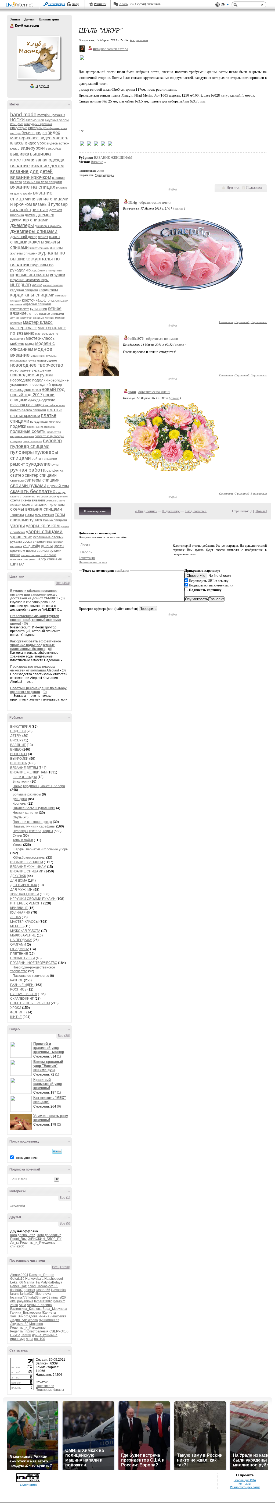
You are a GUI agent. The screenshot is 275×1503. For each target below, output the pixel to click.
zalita (14, 1305)
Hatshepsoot (53, 1279)
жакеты (36, 242)
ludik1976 (136, 339)
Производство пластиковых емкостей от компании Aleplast (34, 668)
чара (29, 1339)
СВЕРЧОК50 (58, 1331)
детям (30, 215)
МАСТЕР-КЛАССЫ (24, 922)
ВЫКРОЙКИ (19, 759)
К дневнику (171, 511)
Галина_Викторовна (25, 1312)
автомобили (35, 120)
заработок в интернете (46, 270)
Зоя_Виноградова (24, 1316)
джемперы (22, 225)
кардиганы (48, 290)
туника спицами (55, 520)
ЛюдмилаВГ (19, 1324)
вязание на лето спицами (42, 182)
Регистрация (56, 4)
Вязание (97, 162)
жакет (43, 237)
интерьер (20, 284)
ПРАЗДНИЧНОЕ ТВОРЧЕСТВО (33, 963)
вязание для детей (31, 171)
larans (14, 1294)
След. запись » (196, 511)
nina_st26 (58, 1297)
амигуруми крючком (38, 124)
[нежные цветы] (171, 470)
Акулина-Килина (39, 1305)
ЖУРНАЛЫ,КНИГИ (24, 894)
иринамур (17, 1339)
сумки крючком (58, 496)
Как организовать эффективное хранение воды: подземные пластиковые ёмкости (35, 645)
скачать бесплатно (33, 491)
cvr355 (53, 1286)
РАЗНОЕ (16, 980)
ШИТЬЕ (16, 1017)
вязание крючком (30, 177)
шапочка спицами (22, 559)
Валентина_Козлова (26, 1309)
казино (37, 285)
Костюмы (20, 803)
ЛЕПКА (15, 917)
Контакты (244, 1483)
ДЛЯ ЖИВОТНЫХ (23, 885)
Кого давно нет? (22, 1235)
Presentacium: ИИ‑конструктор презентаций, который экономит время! (35, 619)
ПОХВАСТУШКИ (22, 958)
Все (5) (65, 1223)
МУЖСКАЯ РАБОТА (25, 931)
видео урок (35, 143)
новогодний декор (46, 384)
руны (55, 464)
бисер (33, 128)
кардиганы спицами (32, 295)
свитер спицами (41, 475)
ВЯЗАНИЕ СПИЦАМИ (27, 871)
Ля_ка (14, 1242)
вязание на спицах (32, 187)
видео (41, 132)
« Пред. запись (146, 511)
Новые (261, 511)
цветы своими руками (43, 551)
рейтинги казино (44, 459)
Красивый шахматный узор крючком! (47, 1084)
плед (34, 421)
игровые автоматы (29, 274)
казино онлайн (53, 285)
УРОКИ (15, 1008)
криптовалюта (19, 308)
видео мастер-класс (35, 135)
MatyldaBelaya (51, 1282)
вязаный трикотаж (29, 209)
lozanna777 (19, 1297)
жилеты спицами (23, 253)
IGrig (132, 202)
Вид (225, 5)
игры (45, 280)
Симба (15, 1335)
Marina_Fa (32, 1282)
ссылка (179, 208)
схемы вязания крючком (43, 504)
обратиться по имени (155, 202)
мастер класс (38, 322)
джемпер (45, 215)
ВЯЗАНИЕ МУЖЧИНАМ (28, 867)
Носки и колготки (25, 813)
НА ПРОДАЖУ (21, 940)
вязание (20, 165)
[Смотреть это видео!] (21, 1050)
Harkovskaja (34, 1279)
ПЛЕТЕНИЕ (19, 954)
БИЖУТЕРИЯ (20, 726)
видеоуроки (32, 148)
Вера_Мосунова (54, 1309)
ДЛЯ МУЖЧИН (21, 890)
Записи (15, 19)
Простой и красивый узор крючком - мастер (48, 1048)
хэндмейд (17, 1205)
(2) (59, 1124)
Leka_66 (16, 1282)
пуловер (52, 440)
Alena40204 (19, 1275)
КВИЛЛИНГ (19, 908)
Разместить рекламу (245, 1487)
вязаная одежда (47, 159)
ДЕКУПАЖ (18, 876)
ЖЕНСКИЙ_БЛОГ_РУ (44, 1239)
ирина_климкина (44, 1335)
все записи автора (114, 49)
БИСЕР (15, 740)
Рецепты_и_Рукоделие (38, 1242)
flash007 (16, 1290)
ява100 (39, 1339)
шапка (15, 555)
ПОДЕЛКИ (18, 731)
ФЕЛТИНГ (18, 1012)
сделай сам (58, 485)
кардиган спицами (24, 290)
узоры (17, 525)
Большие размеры (27, 794)
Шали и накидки (25, 777)
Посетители (45, 1386)
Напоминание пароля (93, 562)
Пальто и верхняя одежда (32, 822)
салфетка (54, 470)
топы (29, 514)
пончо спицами (32, 441)
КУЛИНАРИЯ (20, 912)
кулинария (38, 309)
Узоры (17, 845)
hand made (23, 114)
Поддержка (217, 4)
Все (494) (63, 583)
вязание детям (47, 165)
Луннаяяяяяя (49, 1320)
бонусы (43, 128)
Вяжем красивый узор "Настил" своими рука (48, 1066)
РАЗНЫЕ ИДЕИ (22, 985)
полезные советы (28, 431)
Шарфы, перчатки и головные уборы (40, 849)
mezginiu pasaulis (51, 115)
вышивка (19, 154)
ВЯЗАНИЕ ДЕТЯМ (24, 768)
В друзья (42, 86)
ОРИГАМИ (18, 944)
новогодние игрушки (31, 374)
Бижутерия (21, 781)
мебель (17, 343)
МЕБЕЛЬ (17, 926)
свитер (17, 475)
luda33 (33, 1297)
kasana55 (43, 1290)
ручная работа (28, 470)
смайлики (122, 570)
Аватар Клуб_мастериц (38, 57)
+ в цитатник (139, 40)
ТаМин (26, 1335)
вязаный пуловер (50, 204)
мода (29, 343)
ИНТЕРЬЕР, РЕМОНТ (26, 903)
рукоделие (38, 464)
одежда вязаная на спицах (32, 402)
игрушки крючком (25, 280)
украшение (21, 537)
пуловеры (22, 452)
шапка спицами (31, 555)
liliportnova (43, 1294)
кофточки (16, 304)
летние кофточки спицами (27, 317)
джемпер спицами (29, 219)
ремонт (17, 464)
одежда (34, 400)
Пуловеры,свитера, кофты (33, 831)
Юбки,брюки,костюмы (29, 858)
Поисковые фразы (50, 1390)
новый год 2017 (26, 394)
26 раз (100, 170)
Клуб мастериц (12, 26)
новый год (53, 389)
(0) (63, 598)
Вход (75, 4)
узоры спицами (44, 531)
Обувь (17, 817)
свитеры (17, 480)
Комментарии (49, 19)
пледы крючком (50, 421)
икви (132, 392)
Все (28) (64, 1036)
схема (15, 500)
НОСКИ (17, 120)
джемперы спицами (33, 231)
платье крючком (25, 415)
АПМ (22, 1305)
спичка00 (17, 1246)
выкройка (53, 148)
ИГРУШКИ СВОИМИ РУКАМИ (33, 899)
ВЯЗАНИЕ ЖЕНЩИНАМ (28, 772)
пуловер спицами (29, 446)
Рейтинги (100, 4)
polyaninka (25, 1301)
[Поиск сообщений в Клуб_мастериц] (57, 1151)
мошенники (38, 355)
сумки (44, 496)
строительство (30, 496)
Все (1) (65, 1198)
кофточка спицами (54, 300)
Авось (123, 4)
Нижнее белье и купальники (34, 808)
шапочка (48, 555)
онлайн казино (55, 405)
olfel (13, 1301)
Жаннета (49, 1312)
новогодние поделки (29, 380)
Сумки (17, 835)
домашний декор (23, 237)
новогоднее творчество (36, 365)
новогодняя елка (25, 389)
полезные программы (41, 426)
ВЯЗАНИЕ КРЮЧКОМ (26, 862)
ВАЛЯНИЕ (18, 745)
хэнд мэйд (31, 546)
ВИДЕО (15, 749)
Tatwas (42, 1286)
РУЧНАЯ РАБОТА (23, 994)
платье (54, 409)
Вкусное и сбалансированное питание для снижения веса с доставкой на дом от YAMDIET (34, 594)
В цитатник (259, 322)
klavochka (58, 1290)
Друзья (29, 19)
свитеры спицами (42, 480)
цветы (47, 545)
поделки (18, 426)
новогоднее (47, 360)
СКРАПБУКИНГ (22, 998)
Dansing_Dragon (41, 1275)
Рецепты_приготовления (29, 1331)
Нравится (233, 187)
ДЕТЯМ (15, 736)
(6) (59, 1106)
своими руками (28, 485)
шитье (17, 564)
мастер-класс (23, 328)
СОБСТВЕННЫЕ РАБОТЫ (30, 1003)
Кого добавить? (49, 1235)
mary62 (44, 1297)
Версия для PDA (245, 1480)
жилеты (56, 248)
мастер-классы (41, 338)
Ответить (226, 322)
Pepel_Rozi (18, 1239)
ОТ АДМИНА (19, 949)
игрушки (57, 275)
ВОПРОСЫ (18, 754)
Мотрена (36, 1324)
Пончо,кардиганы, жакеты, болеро (39, 786)
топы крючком (44, 515)
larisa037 (27, 1294)
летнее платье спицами (45, 314)
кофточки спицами (37, 304)
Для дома (20, 799)
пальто (15, 410)
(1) (59, 1056)
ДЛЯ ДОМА (18, 880)
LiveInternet (20, 5)
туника (36, 520)
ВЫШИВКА (18, 763)
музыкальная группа (23, 360)
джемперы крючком (48, 226)
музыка (51, 355)
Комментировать (95, 511)
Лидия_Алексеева (24, 1320)
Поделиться (254, 187)
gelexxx (29, 1290)
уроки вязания (34, 541)
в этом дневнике (26, 1158)
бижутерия (18, 128)
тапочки (17, 514)
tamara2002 (43, 1301)
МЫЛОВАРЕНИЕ (23, 935)
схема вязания (33, 500)
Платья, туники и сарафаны (34, 826)
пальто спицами (33, 410)
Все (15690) (61, 1267)
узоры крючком (43, 525)
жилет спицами (39, 247)
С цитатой (241, 322)
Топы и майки (23, 840)
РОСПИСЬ (18, 989)
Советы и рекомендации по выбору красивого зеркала (38, 690)
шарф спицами (48, 559)
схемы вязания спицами (36, 509)
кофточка (30, 300)
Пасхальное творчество (31, 976)
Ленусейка (58, 1316)
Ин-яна (43, 1316)
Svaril (32, 1286)
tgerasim (59, 1301)
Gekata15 (17, 1279)
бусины (28, 132)
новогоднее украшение (30, 370)
